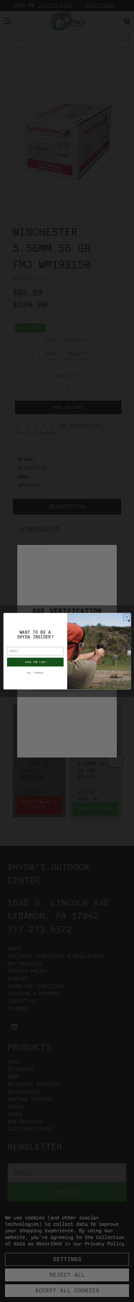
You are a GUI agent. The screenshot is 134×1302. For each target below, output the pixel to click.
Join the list (35, 661)
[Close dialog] (126, 617)
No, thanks (35, 672)
